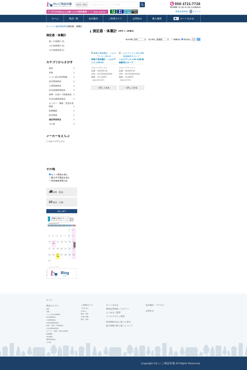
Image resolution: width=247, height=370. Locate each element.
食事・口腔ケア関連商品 (60, 94)
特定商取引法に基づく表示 (118, 322)
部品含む (187, 39)
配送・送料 (85, 314)
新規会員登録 (112, 309)
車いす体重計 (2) (56, 41)
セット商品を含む (59, 174)
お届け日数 (85, 317)
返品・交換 (57, 202)
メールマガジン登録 (115, 316)
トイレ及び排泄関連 (58, 77)
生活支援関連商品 (57, 99)
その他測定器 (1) (56, 50)
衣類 (51, 73)
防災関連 (53, 115)
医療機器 (53, 111)
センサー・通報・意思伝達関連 (61, 104)
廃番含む (177, 39)
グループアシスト (56, 141)
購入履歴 (157, 18)
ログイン (196, 11)
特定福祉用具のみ (59, 181)
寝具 (51, 68)
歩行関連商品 (55, 81)
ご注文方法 (85, 308)
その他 (52, 124)
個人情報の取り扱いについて (119, 326)
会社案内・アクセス (155, 305)
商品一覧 (73, 18)
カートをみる (185, 18)
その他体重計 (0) (56, 46)
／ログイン (124, 309)
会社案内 (93, 18)
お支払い (84, 311)
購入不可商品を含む (60, 177)
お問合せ (137, 18)
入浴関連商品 (55, 86)
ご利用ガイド (115, 18)
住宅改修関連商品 (57, 90)
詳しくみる (104, 88)
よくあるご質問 (113, 312)
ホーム (55, 18)
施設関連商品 (51, 339)
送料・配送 (57, 192)
